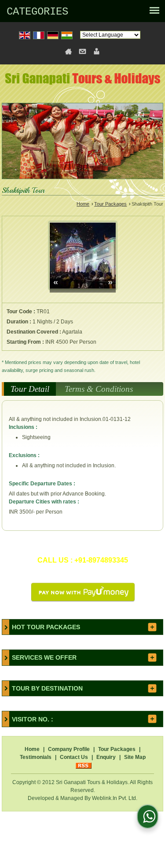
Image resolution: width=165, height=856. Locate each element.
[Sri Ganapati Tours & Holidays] (83, 80)
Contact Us (74, 757)
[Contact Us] (82, 51)
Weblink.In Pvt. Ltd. (114, 798)
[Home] (68, 51)
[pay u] (83, 600)
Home (83, 203)
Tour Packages (110, 203)
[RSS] (84, 765)
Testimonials (35, 757)
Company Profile (69, 749)
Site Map (135, 757)
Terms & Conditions (99, 389)
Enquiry (106, 757)
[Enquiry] (96, 51)
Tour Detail (30, 389)
